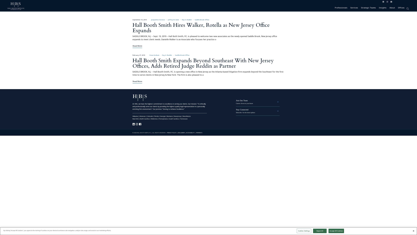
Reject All (320, 231)
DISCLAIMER (181, 132)
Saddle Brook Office (202, 20)
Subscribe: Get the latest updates (245, 112)
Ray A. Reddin (187, 20)
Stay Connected (242, 110)
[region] (208, 231)
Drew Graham (154, 55)
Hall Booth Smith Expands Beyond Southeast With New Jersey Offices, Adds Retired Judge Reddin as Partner (203, 63)
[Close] (413, 230)
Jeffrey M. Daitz (173, 20)
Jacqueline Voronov (158, 20)
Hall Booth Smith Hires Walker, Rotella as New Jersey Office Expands (201, 28)
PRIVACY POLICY (171, 132)
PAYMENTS (199, 132)
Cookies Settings (304, 231)
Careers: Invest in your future (244, 103)
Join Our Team (242, 100)
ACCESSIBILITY (190, 132)
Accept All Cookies (336, 231)
